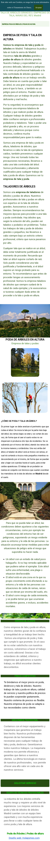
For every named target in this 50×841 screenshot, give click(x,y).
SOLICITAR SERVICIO (25, 783)
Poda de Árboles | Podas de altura (25, 833)
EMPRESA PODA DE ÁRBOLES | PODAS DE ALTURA (18, 24)
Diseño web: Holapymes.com (24, 838)
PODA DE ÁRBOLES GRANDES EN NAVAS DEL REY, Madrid (24, 616)
